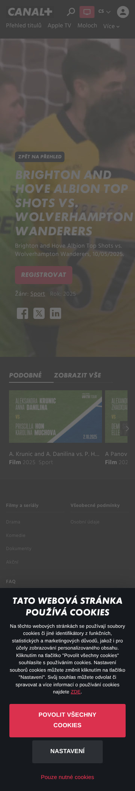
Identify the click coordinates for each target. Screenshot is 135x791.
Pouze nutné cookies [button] (67, 777)
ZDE (76, 692)
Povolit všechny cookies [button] (67, 720)
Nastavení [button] (67, 751)
